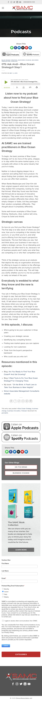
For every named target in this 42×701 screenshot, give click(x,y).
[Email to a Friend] (22, 47)
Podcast (14, 61)
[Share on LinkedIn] (30, 47)
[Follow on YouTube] (20, 2)
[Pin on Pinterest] (26, 47)
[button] (3, 8)
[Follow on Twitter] (14, 2)
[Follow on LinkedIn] (17, 2)
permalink (5, 413)
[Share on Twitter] (19, 47)
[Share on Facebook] (15, 47)
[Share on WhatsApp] (11, 47)
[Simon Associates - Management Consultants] (22, 8)
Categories (21, 654)
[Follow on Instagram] (11, 2)
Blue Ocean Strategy (10, 60)
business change (24, 60)
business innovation (14, 411)
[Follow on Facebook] (8, 2)
